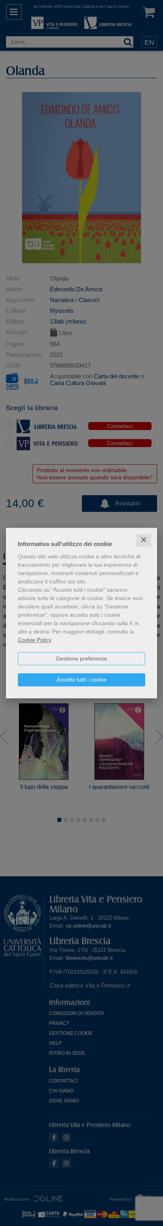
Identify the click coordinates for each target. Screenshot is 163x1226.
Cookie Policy (34, 640)
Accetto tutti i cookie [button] (81, 679)
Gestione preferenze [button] (81, 658)
